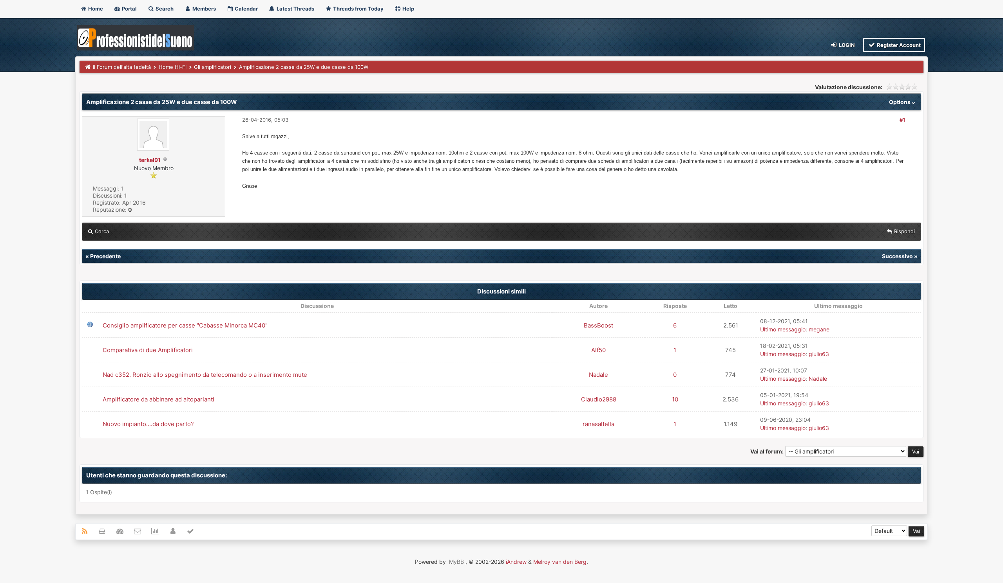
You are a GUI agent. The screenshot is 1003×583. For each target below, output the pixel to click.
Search (164, 8)
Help (407, 8)
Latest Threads (294, 8)
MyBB (456, 561)
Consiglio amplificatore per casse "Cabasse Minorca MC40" (185, 325)
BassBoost (598, 325)
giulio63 (819, 354)
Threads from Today (358, 8)
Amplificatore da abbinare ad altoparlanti (158, 399)
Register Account (898, 45)
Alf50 (598, 350)
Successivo (897, 256)
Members (203, 8)
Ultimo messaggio (783, 329)
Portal (129, 8)
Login (846, 45)
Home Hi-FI (172, 67)
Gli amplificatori (212, 67)
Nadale (598, 374)
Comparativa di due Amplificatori (148, 350)
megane (819, 329)
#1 (902, 120)
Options (900, 102)
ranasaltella (598, 424)
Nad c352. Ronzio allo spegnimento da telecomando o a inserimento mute (205, 374)
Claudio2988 (598, 399)
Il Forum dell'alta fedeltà (122, 67)
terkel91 (150, 160)
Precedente (105, 256)
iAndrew (516, 561)
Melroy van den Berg (560, 561)
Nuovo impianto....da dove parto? (148, 424)
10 (675, 399)
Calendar (246, 8)
